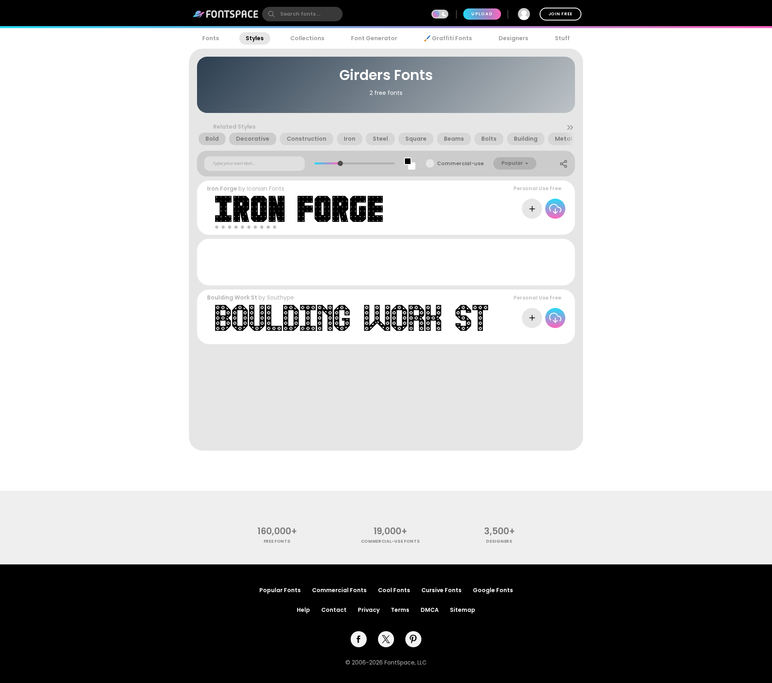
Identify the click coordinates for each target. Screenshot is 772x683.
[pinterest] (413, 639)
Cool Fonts (394, 590)
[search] (302, 14)
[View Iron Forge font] (299, 209)
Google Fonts (493, 590)
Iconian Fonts (265, 189)
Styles (255, 38)
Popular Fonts (280, 590)
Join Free (560, 14)
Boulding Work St (232, 297)
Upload (482, 14)
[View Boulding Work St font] (351, 318)
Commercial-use (460, 163)
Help (303, 610)
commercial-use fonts (390, 541)
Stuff (562, 38)
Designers (513, 38)
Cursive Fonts (441, 590)
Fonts (210, 38)
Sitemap (462, 610)
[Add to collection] (532, 209)
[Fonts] (226, 14)
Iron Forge (222, 189)
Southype (280, 297)
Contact (334, 610)
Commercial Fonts (339, 590)
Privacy (369, 610)
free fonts (277, 541)
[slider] (340, 163)
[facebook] (359, 639)
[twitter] (386, 639)
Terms (400, 610)
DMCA (430, 610)
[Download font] (555, 209)
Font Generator (374, 38)
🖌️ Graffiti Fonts (448, 38)
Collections (307, 38)
